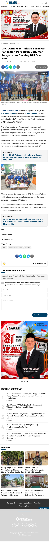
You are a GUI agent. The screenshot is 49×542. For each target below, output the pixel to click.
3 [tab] (21, 33)
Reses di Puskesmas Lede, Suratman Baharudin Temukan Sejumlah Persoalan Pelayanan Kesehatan (26, 436)
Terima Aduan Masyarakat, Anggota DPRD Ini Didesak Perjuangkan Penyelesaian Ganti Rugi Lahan (25, 416)
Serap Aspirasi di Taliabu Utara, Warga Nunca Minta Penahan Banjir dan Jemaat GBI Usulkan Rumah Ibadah (12, 472)
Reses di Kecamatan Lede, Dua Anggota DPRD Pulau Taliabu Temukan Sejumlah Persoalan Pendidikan (26, 396)
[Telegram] (14, 67)
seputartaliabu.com (8, 62)
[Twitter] (7, 67)
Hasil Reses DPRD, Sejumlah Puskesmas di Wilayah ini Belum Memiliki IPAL (24, 406)
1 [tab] (15, 33)
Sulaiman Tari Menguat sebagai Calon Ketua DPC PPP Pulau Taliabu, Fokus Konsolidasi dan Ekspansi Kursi (23, 221)
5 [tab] (27, 33)
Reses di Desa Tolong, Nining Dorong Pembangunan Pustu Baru (22, 426)
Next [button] (43, 34)
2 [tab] (18, 33)
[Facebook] (3, 67)
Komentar (42, 67)
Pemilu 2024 (14, 44)
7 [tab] (33, 33)
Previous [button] (38, 34)
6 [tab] (30, 33)
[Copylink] (18, 67)
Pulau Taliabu (31, 113)
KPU (4, 248)
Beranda (4, 44)
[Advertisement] (24, 525)
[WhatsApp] (10, 67)
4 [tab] (24, 33)
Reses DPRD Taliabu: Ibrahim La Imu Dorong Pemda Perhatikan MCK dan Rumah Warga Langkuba (22, 157)
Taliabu (27, 248)
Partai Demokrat (8, 113)
